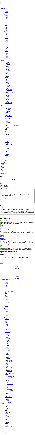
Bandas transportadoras (8, 103)
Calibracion (5, 157)
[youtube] (16, 278)
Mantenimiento (6, 156)
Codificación (7, 80)
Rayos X (8, 96)
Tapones (8, 135)
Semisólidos (8, 67)
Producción (7, 334)
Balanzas (8, 107)
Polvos (8, 66)
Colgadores (7, 418)
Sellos (6, 136)
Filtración (6, 110)
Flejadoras (8, 100)
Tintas (6, 138)
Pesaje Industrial (7, 86)
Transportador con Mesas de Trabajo (12, 104)
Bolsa (8, 73)
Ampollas (5, 14)
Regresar (2, 174)
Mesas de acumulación (8, 102)
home (3, 163)
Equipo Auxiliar (7, 59)
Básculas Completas (10, 87)
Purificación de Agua (8, 112)
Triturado (6, 121)
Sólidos (8, 62)
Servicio (3, 428)
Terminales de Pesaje (10, 90)
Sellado (6, 20)
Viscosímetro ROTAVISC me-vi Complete (13, 125)
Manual (8, 81)
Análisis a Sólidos (7, 154)
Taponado (6, 11)
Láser (8, 83)
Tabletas (5, 317)
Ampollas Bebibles (9, 144)
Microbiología (7, 148)
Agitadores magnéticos (10, 389)
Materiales (6, 415)
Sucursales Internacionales (17, 274)
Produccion (7, 46)
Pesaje (6, 16)
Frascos (8, 133)
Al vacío (8, 72)
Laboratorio (3, 105)
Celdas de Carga (9, 89)
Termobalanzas (9, 109)
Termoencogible (9, 350)
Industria (3, 60)
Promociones (5, 160)
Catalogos (5, 159)
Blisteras (8, 343)
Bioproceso (8, 151)
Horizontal (8, 70)
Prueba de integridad (10, 111)
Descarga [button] (2, 215)
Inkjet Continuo (9, 82)
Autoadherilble (9, 84)
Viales (4, 9)
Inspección (6, 13)
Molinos (8, 395)
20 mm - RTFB (4, 173)
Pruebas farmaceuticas (8, 126)
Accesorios (6, 155)
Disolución (8, 127)
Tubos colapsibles (6, 29)
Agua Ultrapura (9, 113)
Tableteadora (7, 142)
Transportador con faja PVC (11, 376)
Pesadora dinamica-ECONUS (9, 291)
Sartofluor (8, 149)
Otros (6, 129)
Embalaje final (7, 369)
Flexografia (8, 412)
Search (3, 164)
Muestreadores (9, 402)
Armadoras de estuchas (10, 97)
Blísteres (8, 143)
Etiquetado (6, 27)
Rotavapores (9, 115)
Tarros (4, 31)
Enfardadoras (9, 99)
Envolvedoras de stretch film (11, 373)
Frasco (8, 74)
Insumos (6, 15)
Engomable (8, 85)
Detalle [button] (2, 207)
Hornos (8, 392)
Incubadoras (8, 120)
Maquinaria (5, 61)
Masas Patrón (9, 108)
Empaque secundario (6, 55)
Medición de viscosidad (8, 124)
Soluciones (3, 8)
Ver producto (2, 228)
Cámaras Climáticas (10, 119)
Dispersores (8, 122)
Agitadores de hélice (10, 117)
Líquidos (8, 65)
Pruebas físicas (9, 399)
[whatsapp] (15, 278)
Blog (4, 431)
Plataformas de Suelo (10, 360)
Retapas (3, 171)
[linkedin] (19, 278)
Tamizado (8, 123)
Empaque (6, 48)
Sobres (5, 39)
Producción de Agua (8, 152)
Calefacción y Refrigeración (9, 118)
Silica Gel (6, 141)
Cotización (3, 162)
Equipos (5, 106)
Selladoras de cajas (9, 98)
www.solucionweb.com (8, 279)
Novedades (3, 158)
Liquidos (8, 64)
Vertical (8, 69)
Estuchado (8, 79)
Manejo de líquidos (8, 386)
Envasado (6, 36)
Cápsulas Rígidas (6, 50)
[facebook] (18, 278)
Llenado (6, 10)
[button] (4, 184)
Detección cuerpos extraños (9, 94)
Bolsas (5, 308)
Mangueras (6, 140)
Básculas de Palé (9, 88)
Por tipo (8, 353)
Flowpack (8, 78)
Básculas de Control (10, 92)
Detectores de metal (9, 93)
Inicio (3, 165)
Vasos (4, 43)
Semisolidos (8, 63)
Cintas (8, 139)
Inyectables (8, 91)
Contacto (3, 161)
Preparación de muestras (8, 116)
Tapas (8, 75)
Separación (6, 114)
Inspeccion (6, 17)
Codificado (6, 12)
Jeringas (5, 19)
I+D (7, 128)
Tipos (6, 137)
